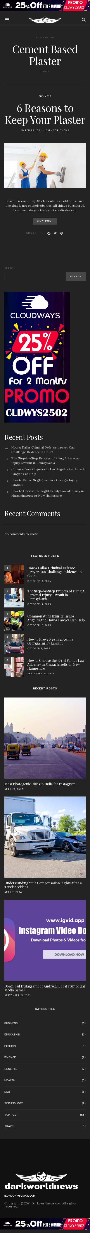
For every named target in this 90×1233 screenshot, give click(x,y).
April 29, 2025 (13, 789)
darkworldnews (57, 130)
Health (9, 1080)
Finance (10, 1057)
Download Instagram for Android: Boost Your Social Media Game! (44, 988)
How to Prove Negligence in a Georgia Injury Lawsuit (44, 482)
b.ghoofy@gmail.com (19, 1196)
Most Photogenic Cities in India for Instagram (40, 784)
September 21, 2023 (17, 995)
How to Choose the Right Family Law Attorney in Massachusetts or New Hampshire (47, 493)
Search (9, 268)
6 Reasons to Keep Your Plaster (45, 113)
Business (45, 96)
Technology (13, 1103)
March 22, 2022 (31, 130)
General (10, 1069)
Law (7, 1092)
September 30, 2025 (40, 673)
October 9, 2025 (38, 648)
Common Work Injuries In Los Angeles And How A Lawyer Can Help (48, 471)
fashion (10, 1046)
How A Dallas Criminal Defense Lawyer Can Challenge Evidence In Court (42, 449)
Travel (9, 1126)
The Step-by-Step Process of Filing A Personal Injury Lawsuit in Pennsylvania (45, 460)
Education (12, 1035)
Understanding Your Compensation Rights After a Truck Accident (43, 885)
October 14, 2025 (39, 581)
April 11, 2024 (13, 892)
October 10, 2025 (39, 625)
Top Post (11, 1115)
